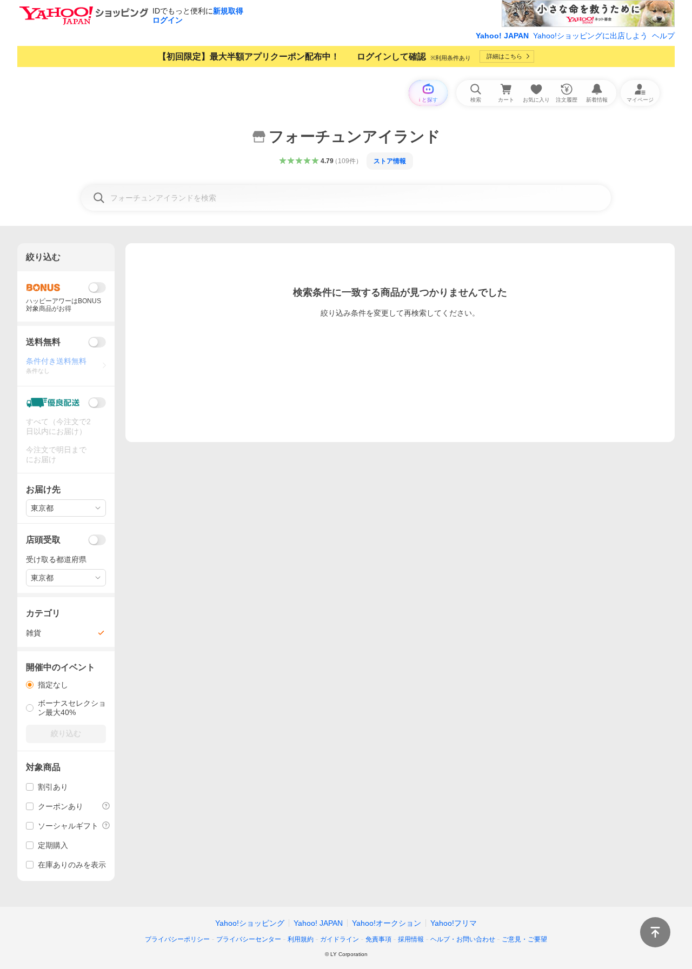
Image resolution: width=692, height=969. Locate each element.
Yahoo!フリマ (453, 923)
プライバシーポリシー (177, 939)
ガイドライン (339, 939)
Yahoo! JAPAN (502, 35)
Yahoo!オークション (386, 923)
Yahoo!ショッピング (249, 923)
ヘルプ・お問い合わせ (462, 939)
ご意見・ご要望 (524, 939)
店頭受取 (43, 539)
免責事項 (378, 939)
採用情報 (411, 939)
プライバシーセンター (248, 939)
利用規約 (301, 939)
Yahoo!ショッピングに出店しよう (590, 35)
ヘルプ (663, 35)
